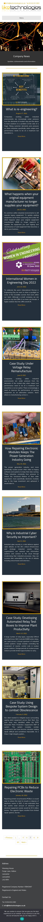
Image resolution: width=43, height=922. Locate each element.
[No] (40, 915)
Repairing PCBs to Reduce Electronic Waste (21, 789)
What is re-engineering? (21, 109)
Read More (21, 136)
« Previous (8, 838)
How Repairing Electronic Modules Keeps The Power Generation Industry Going (21, 454)
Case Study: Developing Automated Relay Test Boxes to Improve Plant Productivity (21, 623)
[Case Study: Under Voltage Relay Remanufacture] (21, 343)
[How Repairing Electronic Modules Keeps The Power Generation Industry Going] (21, 428)
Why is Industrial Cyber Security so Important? (21, 535)
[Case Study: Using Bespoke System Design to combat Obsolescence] (21, 682)
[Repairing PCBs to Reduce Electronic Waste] (21, 767)
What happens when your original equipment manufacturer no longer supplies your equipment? (21, 199)
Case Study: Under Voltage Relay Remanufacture (21, 367)
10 (18, 842)
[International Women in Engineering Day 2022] (21, 258)
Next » (24, 842)
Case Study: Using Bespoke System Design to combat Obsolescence (21, 706)
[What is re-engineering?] (21, 89)
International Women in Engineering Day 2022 (21, 280)
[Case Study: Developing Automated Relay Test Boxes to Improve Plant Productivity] (21, 597)
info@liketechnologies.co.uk (15, 3)
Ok (22, 919)
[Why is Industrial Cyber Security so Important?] (21, 513)
